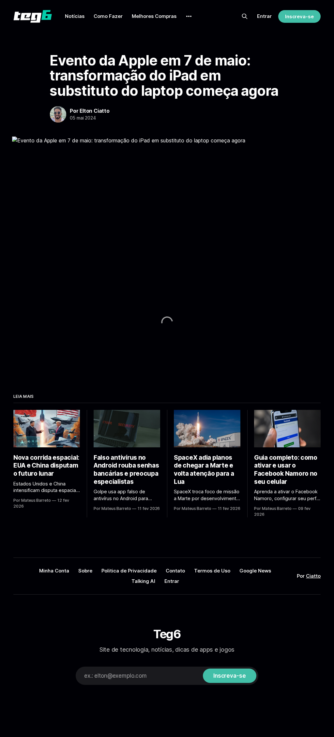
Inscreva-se (299, 16)
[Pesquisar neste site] (244, 16)
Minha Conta (54, 571)
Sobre (85, 571)
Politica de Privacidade (129, 571)
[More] (189, 16)
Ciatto (313, 576)
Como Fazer (108, 16)
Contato (175, 571)
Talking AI (143, 581)
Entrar (264, 16)
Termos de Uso (212, 571)
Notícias (74, 16)
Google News (255, 571)
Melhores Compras (154, 16)
